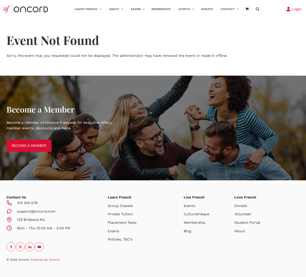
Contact (228, 9)
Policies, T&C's (120, 239)
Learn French (86, 9)
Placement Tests (122, 222)
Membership (161, 9)
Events (184, 9)
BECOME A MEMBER (23, 142)
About (114, 9)
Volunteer (242, 214)
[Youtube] (39, 246)
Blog (187, 231)
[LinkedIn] (29, 246)
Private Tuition (120, 214)
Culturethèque (196, 214)
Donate (207, 9)
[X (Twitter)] (20, 246)
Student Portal (247, 222)
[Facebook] (10, 246)
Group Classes (120, 206)
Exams (136, 9)
